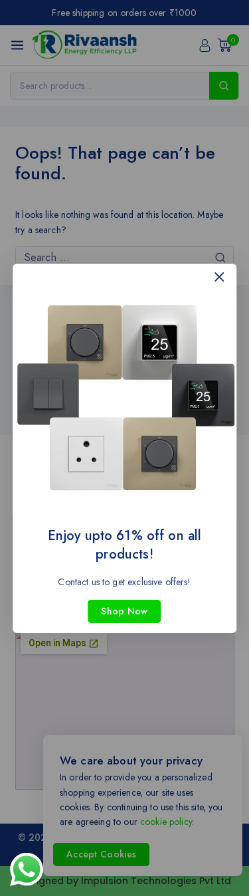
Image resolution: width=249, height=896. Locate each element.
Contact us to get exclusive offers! (124, 581)
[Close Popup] (219, 276)
